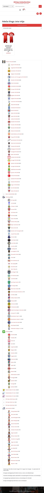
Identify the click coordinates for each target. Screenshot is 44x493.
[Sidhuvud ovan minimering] (40, 13)
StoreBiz (33, 491)
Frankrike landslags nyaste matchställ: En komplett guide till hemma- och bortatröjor (22, 475)
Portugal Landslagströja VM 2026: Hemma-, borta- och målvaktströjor (18, 472)
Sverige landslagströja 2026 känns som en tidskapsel (15, 480)
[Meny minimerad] (37, 14)
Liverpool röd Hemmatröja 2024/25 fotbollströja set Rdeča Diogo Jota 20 (8, 48)
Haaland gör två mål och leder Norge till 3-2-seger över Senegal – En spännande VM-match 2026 (21, 469)
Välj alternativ (8, 44)
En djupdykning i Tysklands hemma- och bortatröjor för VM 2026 (17, 478)
